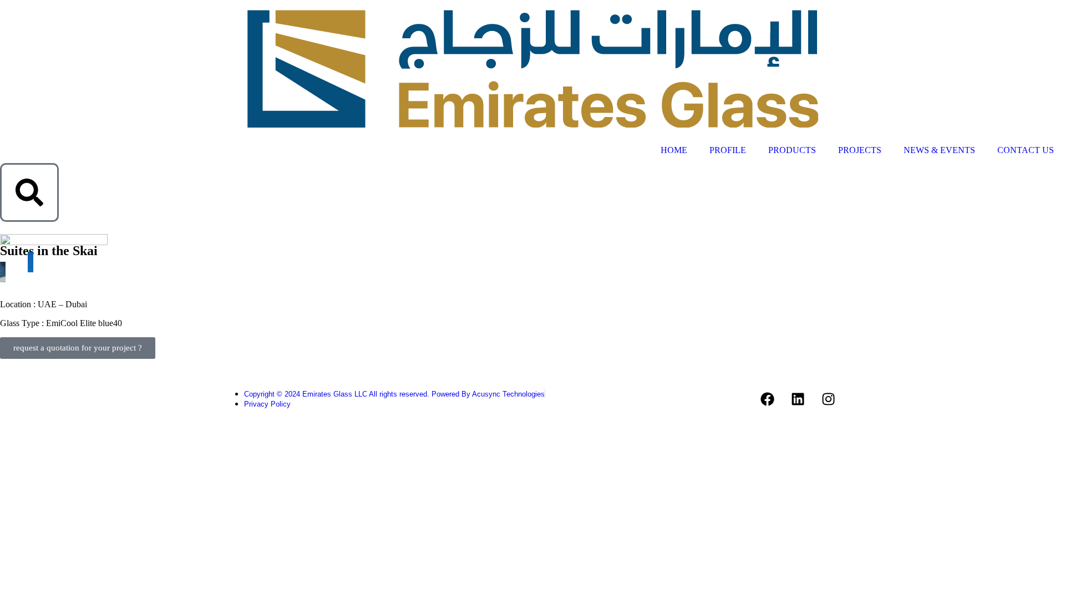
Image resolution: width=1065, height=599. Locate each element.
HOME (674, 150)
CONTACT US (1025, 150)
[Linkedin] (798, 399)
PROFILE (727, 150)
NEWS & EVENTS (939, 150)
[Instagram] (829, 399)
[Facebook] (768, 399)
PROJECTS (859, 150)
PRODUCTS (792, 150)
